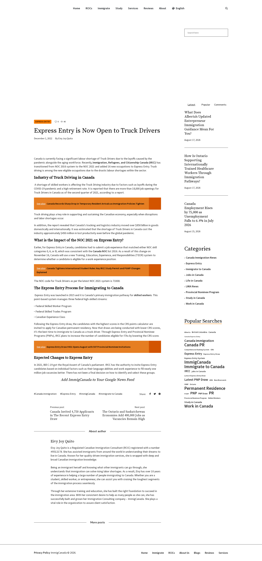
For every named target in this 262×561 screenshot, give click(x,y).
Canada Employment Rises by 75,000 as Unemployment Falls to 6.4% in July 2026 (199, 214)
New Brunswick (220, 380)
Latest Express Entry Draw (195, 376)
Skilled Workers (214, 398)
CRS (212, 349)
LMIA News (192, 286)
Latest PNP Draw (196, 380)
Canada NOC (100, 251)
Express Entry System (194, 358)
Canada (212, 332)
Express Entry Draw (211, 354)
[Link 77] (56, 150)
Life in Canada (194, 280)
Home (144, 552)
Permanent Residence (204, 388)
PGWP (186, 394)
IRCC (187, 371)
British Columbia (199, 332)
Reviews (209, 552)
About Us (184, 552)
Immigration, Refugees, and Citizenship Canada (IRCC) (124, 162)
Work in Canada (195, 303)
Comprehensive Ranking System (196, 350)
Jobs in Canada (194, 275)
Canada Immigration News (201, 257)
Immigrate (158, 552)
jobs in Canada (199, 371)
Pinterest (159, 393)
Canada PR (194, 345)
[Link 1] (226, 8)
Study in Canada (195, 298)
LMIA (211, 380)
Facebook (150, 393)
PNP (193, 393)
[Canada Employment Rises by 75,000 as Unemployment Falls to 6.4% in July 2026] (222, 217)
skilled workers (143, 295)
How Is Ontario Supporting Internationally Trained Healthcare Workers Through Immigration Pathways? (199, 168)
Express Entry (42, 121)
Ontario (193, 384)
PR (211, 393)
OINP (186, 384)
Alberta (187, 332)
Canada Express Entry (192, 337)
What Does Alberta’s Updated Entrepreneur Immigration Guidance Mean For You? (199, 123)
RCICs (171, 552)
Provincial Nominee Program (202, 292)
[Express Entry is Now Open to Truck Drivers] (97, 71)
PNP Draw (203, 393)
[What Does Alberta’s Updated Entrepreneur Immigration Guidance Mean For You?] (222, 125)
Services (223, 552)
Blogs (197, 552)
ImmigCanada (88, 393)
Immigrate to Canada (111, 393)
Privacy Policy (42, 552)
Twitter (154, 393)
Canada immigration (46, 393)
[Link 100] (206, 68)
